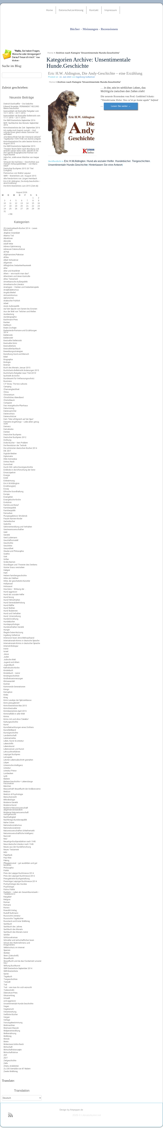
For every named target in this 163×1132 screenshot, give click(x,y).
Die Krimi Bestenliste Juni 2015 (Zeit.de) (21, 186)
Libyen (6, 762)
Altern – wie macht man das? (16, 273)
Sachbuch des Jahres (13, 927)
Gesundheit (8, 548)
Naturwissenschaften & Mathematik (19, 831)
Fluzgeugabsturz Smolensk (15, 516)
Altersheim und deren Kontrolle (17, 276)
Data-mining (9, 408)
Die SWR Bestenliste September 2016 (19, 120)
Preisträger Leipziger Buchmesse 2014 (20, 881)
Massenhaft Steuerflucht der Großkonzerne (22, 789)
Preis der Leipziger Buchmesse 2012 (19, 876)
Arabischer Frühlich (12, 301)
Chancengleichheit (11, 389)
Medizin (7, 791)
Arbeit (6, 303)
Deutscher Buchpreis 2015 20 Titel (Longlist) (18, 169)
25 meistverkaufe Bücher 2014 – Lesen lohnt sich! (20, 229)
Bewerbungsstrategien (13, 351)
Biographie (8, 359)
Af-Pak (6, 252)
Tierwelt (7, 982)
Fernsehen (8, 513)
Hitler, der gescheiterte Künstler (17, 581)
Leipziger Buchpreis (12, 754)
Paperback (8, 855)
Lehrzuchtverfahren (12, 752)
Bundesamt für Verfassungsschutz (19, 378)
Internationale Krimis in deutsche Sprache (21, 641)
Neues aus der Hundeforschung (17, 847)
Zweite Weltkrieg (11, 1071)
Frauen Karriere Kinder (13, 519)
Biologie (7, 362)
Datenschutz (9, 414)
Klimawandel (9, 681)
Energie (7, 475)
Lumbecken (8, 773)
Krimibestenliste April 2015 (15, 711)
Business (8, 381)
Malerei (7, 779)
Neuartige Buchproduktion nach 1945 (20, 841)
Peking (6, 860)
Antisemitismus (11, 295)
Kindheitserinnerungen (13, 678)
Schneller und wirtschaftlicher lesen (19, 940)
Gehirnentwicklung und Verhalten (18, 527)
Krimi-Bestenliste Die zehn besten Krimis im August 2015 (22, 142)
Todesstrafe (9, 990)
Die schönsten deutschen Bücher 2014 (20, 448)
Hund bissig (9, 597)
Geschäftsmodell (11, 540)
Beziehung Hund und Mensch (16, 354)
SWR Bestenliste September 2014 (18, 968)
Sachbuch (8, 924)
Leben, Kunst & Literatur (14, 741)
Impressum (110, 10)
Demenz (7, 426)
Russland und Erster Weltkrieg (17, 921)
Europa (7, 494)
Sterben (7, 953)
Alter (5, 268)
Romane (7, 905)
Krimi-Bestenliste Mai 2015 (15, 706)
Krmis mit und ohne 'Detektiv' (16, 719)
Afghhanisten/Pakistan (14, 255)
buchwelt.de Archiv (12, 376)
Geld (5, 532)
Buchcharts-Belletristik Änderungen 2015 (21, 370)
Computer (8, 403)
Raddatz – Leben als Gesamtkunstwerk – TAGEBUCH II (21, 893)
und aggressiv (10, 1001)
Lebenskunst (9, 746)
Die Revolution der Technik (15, 445)
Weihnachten (9, 1025)
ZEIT (6, 1058)
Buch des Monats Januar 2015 (17, 368)
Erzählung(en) (10, 486)
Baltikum (7, 325)
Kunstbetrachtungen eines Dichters (19, 727)
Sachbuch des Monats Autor (16, 932)
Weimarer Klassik (11, 1028)
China (6, 392)
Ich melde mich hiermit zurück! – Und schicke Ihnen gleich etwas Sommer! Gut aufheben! (21, 132)
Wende (6, 1039)
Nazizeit (7, 836)
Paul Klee (7, 858)
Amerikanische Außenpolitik (16, 282)
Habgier (7, 570)
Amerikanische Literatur (14, 284)
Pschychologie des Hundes (15, 884)
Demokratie (8, 429)
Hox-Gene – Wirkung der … (15, 589)
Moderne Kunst (10, 805)
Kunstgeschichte (11, 733)
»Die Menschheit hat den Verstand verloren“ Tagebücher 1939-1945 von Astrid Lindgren (22, 138)
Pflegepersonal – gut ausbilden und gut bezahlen (20, 864)
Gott (5, 556)
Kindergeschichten (11, 676)
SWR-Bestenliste (11, 971)
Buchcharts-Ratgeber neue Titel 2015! (20, 373)
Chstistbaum (9, 400)
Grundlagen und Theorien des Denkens (20, 565)
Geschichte (8, 543)
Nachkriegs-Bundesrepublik (15, 820)
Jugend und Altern (11, 662)
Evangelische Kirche (12, 500)
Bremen (7, 365)
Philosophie (9, 868)
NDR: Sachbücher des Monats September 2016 (21, 124)
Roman (7, 902)
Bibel (6, 357)
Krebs (6, 695)
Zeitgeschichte (10, 1060)
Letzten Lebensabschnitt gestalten (18, 760)
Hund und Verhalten (12, 613)
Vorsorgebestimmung (13, 1023)
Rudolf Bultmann (11, 913)
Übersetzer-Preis (11, 993)
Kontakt (94, 10)
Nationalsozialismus (13, 825)
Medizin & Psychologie (13, 794)
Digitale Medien (10, 453)
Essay (6, 489)
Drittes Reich (9, 462)
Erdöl (6, 478)
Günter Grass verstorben (14, 567)
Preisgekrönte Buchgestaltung (17, 879)
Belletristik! (8, 338)
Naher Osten (9, 822)
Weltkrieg (7, 1036)
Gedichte (7, 524)
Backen (7, 322)
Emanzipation (10, 472)
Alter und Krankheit (12, 271)
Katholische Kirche (11, 668)
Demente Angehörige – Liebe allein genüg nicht (21, 423)
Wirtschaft (8, 1047)
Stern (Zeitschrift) (11, 956)
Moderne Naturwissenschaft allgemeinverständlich (16, 809)
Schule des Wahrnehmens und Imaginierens (17, 944)
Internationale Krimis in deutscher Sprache (22, 643)
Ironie (6, 649)
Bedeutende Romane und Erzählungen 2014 (20, 331)
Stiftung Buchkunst (12, 966)
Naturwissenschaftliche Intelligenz (18, 833)
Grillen (6, 559)
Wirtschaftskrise (11, 1052)
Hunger (7, 630)
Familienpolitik (10, 508)
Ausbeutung (9, 314)
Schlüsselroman (11, 937)
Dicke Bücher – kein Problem (16, 443)
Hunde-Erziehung (11, 619)
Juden (6, 657)
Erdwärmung (9, 481)
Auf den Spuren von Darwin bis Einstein (20, 309)
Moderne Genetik (11, 802)
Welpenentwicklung (12, 1031)
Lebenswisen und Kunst (14, 749)
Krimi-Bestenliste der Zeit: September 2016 (22, 128)
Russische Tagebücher (13, 918)
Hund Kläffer (9, 605)
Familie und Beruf (11, 505)
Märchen (7, 786)
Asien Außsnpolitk (11, 306)
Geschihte (8, 546)
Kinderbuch (8, 670)
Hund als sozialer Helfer (14, 594)
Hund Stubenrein (11, 611)
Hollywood (8, 584)
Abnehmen (8, 238)
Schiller (7, 935)
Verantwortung (10, 1012)
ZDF (5, 1055)
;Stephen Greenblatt (12, 233)
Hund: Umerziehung (12, 616)
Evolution (8, 502)
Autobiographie (10, 317)
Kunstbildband (10, 730)
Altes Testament (11, 279)
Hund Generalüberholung (14, 603)
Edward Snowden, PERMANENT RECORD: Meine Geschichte (21, 107)
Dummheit (8, 464)
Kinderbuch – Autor (12, 673)
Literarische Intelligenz (13, 765)
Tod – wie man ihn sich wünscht (18, 987)
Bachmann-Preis (11, 320)
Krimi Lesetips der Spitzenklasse (17, 700)
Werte (6, 1041)
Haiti (5, 573)
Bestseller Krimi (10, 343)
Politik (6, 870)
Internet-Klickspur (11, 646)
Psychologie (9, 887)
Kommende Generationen (14, 687)
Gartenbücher (9, 521)
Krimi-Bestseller (10, 708)
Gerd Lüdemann (10, 538)
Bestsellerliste (10, 346)
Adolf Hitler (8, 244)
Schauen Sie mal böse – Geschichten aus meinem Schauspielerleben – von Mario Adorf (21, 164)
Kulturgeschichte (11, 722)
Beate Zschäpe (10, 328)
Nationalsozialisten (12, 828)
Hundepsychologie (11, 624)
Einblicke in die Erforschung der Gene (19, 470)
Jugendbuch (9, 665)
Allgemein (8, 263)
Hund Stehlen (9, 608)
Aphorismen (9, 298)
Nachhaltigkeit (10, 817)
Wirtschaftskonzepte (12, 1050)
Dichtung (7, 440)
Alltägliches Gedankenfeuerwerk (17, 265)
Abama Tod (9, 236)
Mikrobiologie (9, 800)
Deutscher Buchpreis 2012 (15, 437)
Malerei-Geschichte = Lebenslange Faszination (18, 782)
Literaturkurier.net (77, 35)
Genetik (7, 535)
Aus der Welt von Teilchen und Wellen (20, 311)
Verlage (7, 1020)
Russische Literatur (12, 916)
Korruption (8, 692)
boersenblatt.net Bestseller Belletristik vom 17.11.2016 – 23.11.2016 (22, 117)
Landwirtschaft (10, 735)
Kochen (7, 684)
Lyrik (5, 776)
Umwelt (7, 998)
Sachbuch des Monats (13, 929)
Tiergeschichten (11, 979)
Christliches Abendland (14, 397)
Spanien (7, 950)
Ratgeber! (8, 897)
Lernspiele (8, 757)
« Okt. (10, 214)
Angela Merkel (10, 292)
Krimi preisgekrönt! (12, 703)
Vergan (7, 1017)
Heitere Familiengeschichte (15, 575)
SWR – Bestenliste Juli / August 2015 (20, 176)
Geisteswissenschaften (14, 529)
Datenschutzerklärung (71, 10)
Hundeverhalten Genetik (14, 627)
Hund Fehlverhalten (12, 600)
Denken (7, 432)
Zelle (6, 1063)
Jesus (6, 654)
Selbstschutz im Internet (14, 947)
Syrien (6, 974)
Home (49, 10)
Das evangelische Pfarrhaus (16, 405)
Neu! (5, 839)
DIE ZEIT (7, 451)
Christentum (9, 395)
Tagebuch (8, 976)
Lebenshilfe (8, 743)
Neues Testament (11, 850)
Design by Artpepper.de (71, 1109)
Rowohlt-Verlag (10, 910)
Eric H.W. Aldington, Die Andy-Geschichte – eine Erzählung (22, 182)
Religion (7, 899)
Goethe (7, 554)
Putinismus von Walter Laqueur (17, 173)
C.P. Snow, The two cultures (15, 384)
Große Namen (9, 562)
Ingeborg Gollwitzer (12, 635)
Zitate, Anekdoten (11, 1066)
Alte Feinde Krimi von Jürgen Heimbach (20, 178)
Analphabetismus (11, 290)
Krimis (6, 716)
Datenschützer (10, 416)
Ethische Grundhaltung (13, 491)
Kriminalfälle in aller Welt (14, 714)
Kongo (6, 689)
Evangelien (8, 497)
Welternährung (10, 1033)
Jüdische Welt (10, 659)
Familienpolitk (9, 510)
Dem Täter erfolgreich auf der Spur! (18, 419)
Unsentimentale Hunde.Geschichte (18, 1004)
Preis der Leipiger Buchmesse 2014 (19, 873)
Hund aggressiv (10, 592)
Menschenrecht (10, 797)
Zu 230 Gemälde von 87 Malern (17, 1069)
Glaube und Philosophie (14, 551)
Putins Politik (9, 889)
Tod (5, 985)
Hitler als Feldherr (11, 578)
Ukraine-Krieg (9, 995)
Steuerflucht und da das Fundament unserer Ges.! (22, 962)
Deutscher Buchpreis (12, 435)
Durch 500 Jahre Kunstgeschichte (18, 467)
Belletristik (8, 335)
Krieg (6, 697)
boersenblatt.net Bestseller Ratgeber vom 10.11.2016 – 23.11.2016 (21, 112)
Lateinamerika (10, 738)
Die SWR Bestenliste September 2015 (19, 146)
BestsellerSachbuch (12, 349)
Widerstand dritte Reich (14, 1044)
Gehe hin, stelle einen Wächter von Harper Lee (21, 158)
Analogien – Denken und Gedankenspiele (21, 287)
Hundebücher (9, 622)
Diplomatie (8, 456)
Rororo (6, 908)
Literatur (7, 768)
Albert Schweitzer (11, 260)
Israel (6, 651)
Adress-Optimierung (12, 246)
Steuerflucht (9, 958)
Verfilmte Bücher (11, 1014)
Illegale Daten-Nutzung (13, 632)
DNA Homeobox (10, 459)
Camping (7, 387)
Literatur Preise (10, 771)
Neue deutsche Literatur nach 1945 (19, 844)
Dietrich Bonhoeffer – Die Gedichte (18, 104)
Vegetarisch (9, 1009)
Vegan (6, 1006)
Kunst (6, 725)
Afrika (6, 257)
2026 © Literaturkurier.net (86, 1115)
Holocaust (8, 586)
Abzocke (7, 241)
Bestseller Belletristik (13, 340)
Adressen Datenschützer (14, 249)
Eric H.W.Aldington (11, 483)
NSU (5, 852)
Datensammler (10, 411)
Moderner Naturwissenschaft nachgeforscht (16, 813)
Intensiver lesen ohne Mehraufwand (19, 638)
